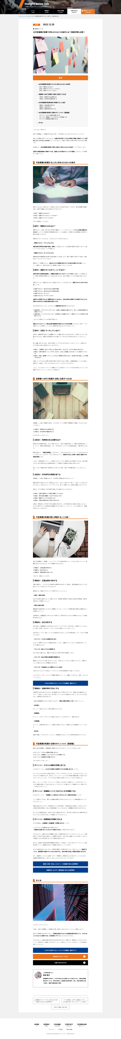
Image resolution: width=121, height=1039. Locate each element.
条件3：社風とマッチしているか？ (48, 90)
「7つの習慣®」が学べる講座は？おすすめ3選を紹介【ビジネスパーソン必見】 (74, 1001)
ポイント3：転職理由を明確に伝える (48, 119)
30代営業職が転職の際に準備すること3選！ (52, 102)
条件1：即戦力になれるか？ (46, 87)
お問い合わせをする (61, 963)
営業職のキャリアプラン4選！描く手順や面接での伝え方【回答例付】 (46, 1001)
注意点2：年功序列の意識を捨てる (48, 99)
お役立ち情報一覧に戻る (60, 1007)
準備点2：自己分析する (45, 107)
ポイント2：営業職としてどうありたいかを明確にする (53, 117)
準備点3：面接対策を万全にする (47, 109)
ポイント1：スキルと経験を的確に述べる (49, 115)
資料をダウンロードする (60, 956)
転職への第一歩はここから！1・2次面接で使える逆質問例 (60, 864)
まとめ (41, 123)
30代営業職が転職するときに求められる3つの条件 (54, 84)
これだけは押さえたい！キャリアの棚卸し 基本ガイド (60, 683)
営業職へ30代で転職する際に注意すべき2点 (52, 94)
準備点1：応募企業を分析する (47, 105)
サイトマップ (52, 1029)
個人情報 (60, 1029)
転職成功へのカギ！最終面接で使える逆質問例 (60, 870)
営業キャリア (39, 29)
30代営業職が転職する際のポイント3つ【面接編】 (54, 113)
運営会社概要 (69, 1029)
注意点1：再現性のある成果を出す (48, 97)
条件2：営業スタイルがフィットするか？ (49, 89)
